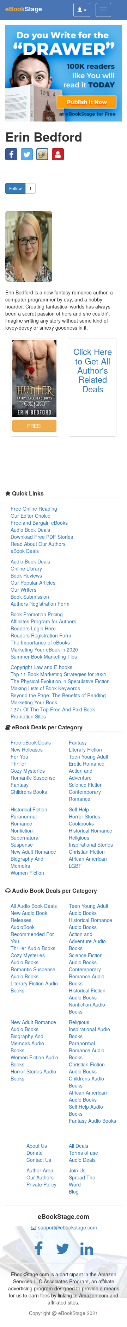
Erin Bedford (43, 137)
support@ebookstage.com (67, 1227)
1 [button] (30, 188)
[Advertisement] (63, 1318)
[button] (11, 154)
